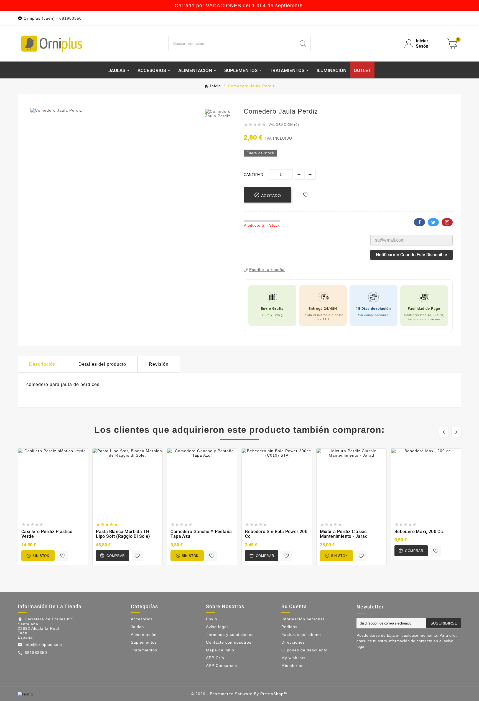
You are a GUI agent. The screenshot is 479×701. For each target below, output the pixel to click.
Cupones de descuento (304, 650)
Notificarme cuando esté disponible (411, 254)
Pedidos (289, 627)
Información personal (302, 619)
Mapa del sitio (220, 650)
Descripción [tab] (42, 364)
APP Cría (215, 658)
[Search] (303, 43)
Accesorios (142, 619)
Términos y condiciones (230, 634)
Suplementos (144, 642)
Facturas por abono (301, 634)
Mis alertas (292, 665)
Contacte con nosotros (228, 642)
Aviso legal (217, 627)
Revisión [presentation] (159, 364)
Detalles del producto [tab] (102, 364)
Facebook (419, 222)
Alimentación (144, 634)
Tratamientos (144, 650)
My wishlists (293, 658)
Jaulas (137, 627)
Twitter (433, 222)
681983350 (36, 652)
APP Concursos (221, 665)
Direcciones (293, 642)
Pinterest (447, 222)
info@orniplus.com (43, 644)
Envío (211, 619)
